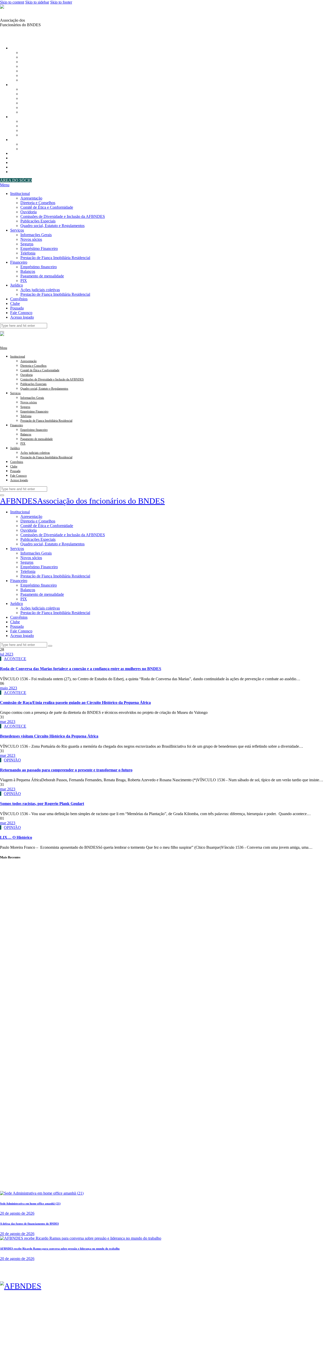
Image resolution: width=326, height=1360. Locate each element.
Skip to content (12, 2)
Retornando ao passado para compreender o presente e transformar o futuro (66, 770)
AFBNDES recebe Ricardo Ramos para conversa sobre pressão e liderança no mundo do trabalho (60, 1248)
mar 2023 (7, 721)
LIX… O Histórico (16, 837)
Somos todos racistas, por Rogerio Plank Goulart (42, 803)
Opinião (12, 760)
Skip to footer (61, 2)
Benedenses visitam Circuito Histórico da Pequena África (49, 736)
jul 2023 (6, 654)
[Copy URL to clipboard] (14, 34)
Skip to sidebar (37, 2)
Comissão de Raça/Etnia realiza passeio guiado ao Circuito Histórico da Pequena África (75, 702)
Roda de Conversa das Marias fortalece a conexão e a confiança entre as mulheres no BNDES (80, 669)
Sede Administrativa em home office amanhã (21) (30, 1203)
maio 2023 (8, 688)
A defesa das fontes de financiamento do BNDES (29, 1223)
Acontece (15, 659)
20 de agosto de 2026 (17, 1213)
